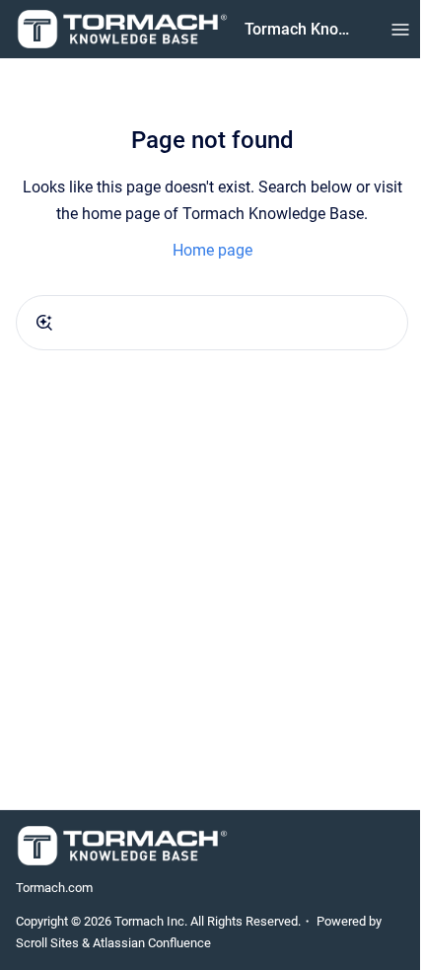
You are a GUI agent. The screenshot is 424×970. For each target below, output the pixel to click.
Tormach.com (54, 887)
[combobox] (212, 322)
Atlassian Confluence (152, 942)
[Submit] (44, 322)
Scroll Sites (47, 942)
